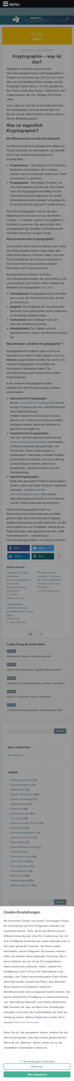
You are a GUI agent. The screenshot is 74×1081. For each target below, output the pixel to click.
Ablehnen (37, 1066)
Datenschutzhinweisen (26, 1022)
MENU (14, 5)
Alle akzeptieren (37, 1074)
